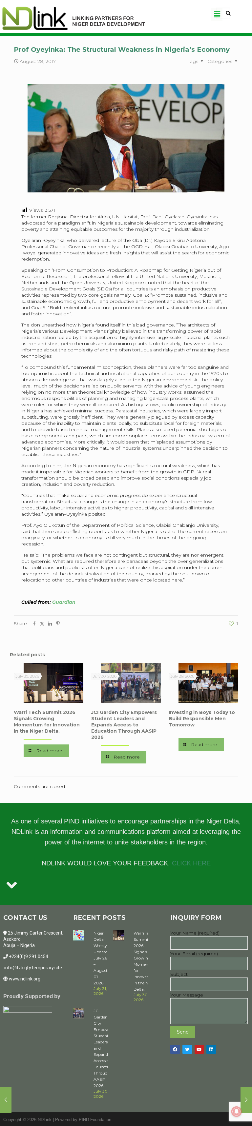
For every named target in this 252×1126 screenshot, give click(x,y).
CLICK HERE (191, 863)
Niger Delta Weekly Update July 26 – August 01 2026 (101, 958)
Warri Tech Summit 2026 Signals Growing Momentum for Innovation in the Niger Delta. (47, 721)
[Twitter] (187, 1049)
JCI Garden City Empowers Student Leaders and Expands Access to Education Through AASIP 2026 (124, 724)
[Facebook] (175, 1049)
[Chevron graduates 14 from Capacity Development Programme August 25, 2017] (5, 1100)
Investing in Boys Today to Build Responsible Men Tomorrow (202, 718)
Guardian (63, 602)
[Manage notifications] (236, 1111)
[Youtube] (199, 1049)
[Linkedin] (211, 1049)
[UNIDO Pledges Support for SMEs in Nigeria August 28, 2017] (246, 1100)
